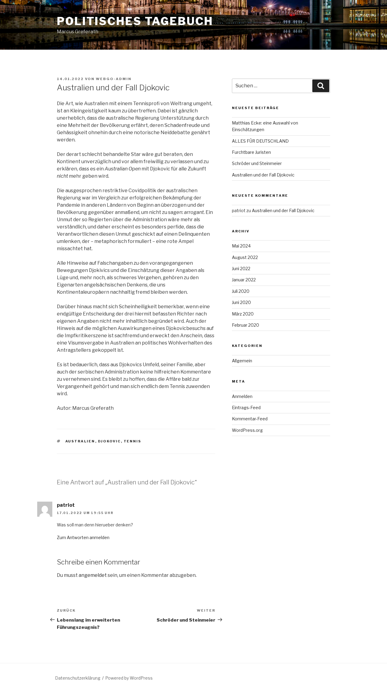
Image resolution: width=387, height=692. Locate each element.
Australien (80, 441)
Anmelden (242, 396)
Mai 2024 (241, 245)
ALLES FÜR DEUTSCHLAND (260, 141)
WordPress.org (247, 430)
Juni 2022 (241, 268)
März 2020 (243, 313)
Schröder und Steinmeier (257, 163)
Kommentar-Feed (250, 418)
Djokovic (109, 441)
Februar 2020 (245, 325)
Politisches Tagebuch (135, 21)
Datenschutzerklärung (77, 678)
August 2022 (245, 257)
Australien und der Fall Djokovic (263, 174)
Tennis (132, 441)
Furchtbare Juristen (251, 152)
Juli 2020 (240, 291)
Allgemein (242, 360)
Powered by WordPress (129, 678)
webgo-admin (114, 79)
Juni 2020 (241, 302)
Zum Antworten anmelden (83, 537)
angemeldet (93, 575)
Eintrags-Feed (246, 407)
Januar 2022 (244, 279)
